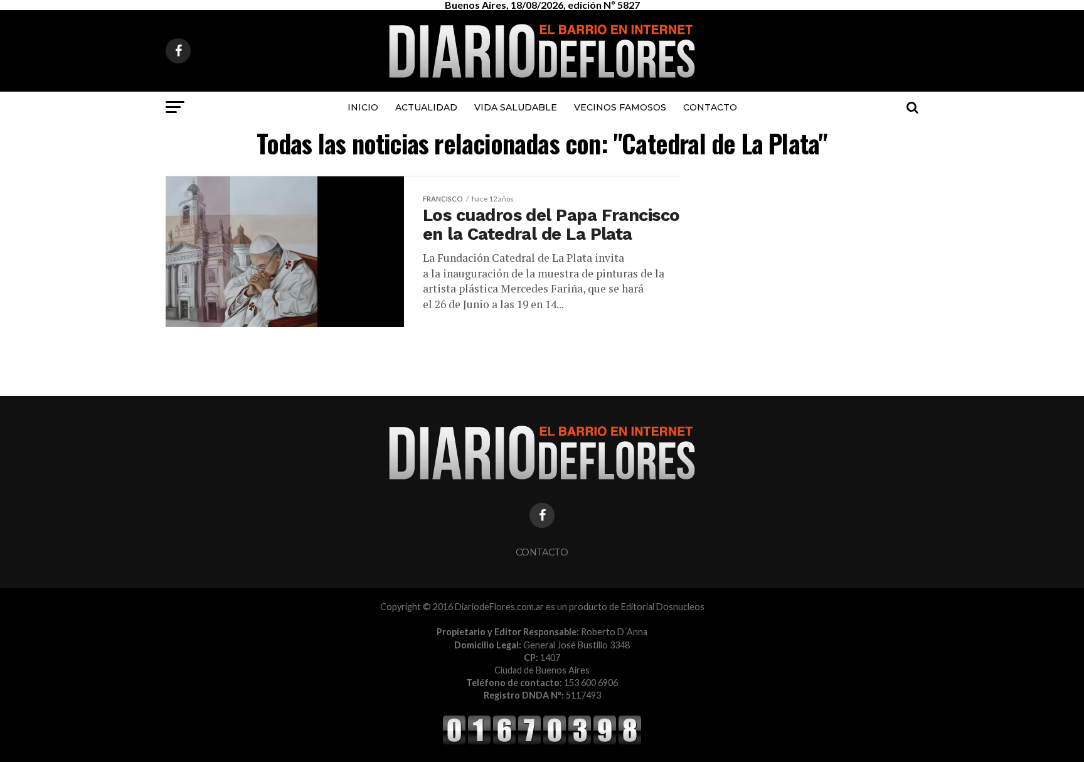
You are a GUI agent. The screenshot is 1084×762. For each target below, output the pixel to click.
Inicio (363, 107)
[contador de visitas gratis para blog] (542, 742)
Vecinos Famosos (620, 107)
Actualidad (426, 107)
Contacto (710, 107)
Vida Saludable (515, 107)
